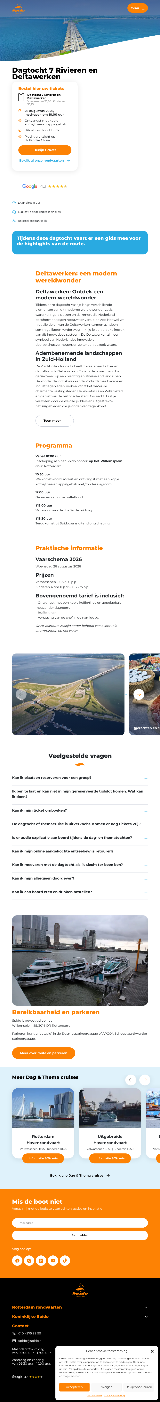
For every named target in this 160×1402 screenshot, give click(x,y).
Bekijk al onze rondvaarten (41, 160)
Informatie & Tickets (43, 1158)
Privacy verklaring (114, 1395)
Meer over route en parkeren (43, 1053)
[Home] (18, 8)
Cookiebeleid (94, 1395)
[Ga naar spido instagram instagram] (29, 1260)
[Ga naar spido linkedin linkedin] (41, 1260)
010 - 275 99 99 (29, 1333)
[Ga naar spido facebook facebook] (17, 1260)
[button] (152, 1351)
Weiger (106, 1387)
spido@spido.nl (30, 1341)
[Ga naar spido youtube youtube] (53, 1260)
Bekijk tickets (45, 150)
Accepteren (74, 1387)
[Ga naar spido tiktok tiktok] (65, 1260)
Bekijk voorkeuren (139, 1387)
